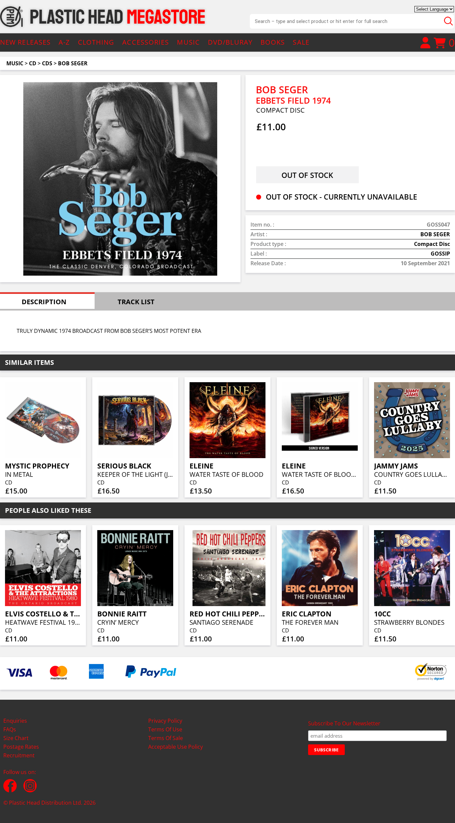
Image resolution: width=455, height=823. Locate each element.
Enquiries (15, 720)
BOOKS (272, 42)
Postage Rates (21, 746)
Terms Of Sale (165, 738)
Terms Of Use (165, 729)
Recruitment (19, 755)
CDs (47, 63)
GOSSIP (440, 253)
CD (32, 63)
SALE (301, 42)
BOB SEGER (73, 63)
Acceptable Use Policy (175, 746)
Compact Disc (432, 244)
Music (14, 63)
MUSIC (188, 42)
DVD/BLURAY (230, 42)
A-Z (64, 42)
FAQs (9, 729)
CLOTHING (96, 42)
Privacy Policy (165, 720)
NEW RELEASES (25, 42)
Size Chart (16, 738)
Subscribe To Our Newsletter (344, 723)
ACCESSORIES (145, 42)
